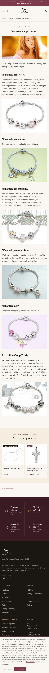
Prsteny (5, 594)
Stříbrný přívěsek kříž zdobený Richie (35, 469)
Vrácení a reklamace (9, 627)
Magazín (10, 18)
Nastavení (7, 669)
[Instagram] (4, 578)
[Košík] (46, 11)
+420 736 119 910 (33, 635)
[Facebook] (10, 578)
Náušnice (5, 590)
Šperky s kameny (8, 609)
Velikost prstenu (8, 631)
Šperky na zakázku (34, 594)
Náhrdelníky (6, 601)
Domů (4, 18)
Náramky (5, 597)
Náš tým (30, 590)
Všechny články (9, 488)
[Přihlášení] (42, 11)
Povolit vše (20, 669)
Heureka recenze (33, 601)
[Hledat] (7, 11)
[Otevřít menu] (3, 10)
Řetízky (4, 605)
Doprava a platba (8, 624)
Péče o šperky (7, 635)
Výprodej (5, 612)
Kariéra (29, 605)
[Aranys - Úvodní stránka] (24, 10)
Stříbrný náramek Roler (12, 468)
